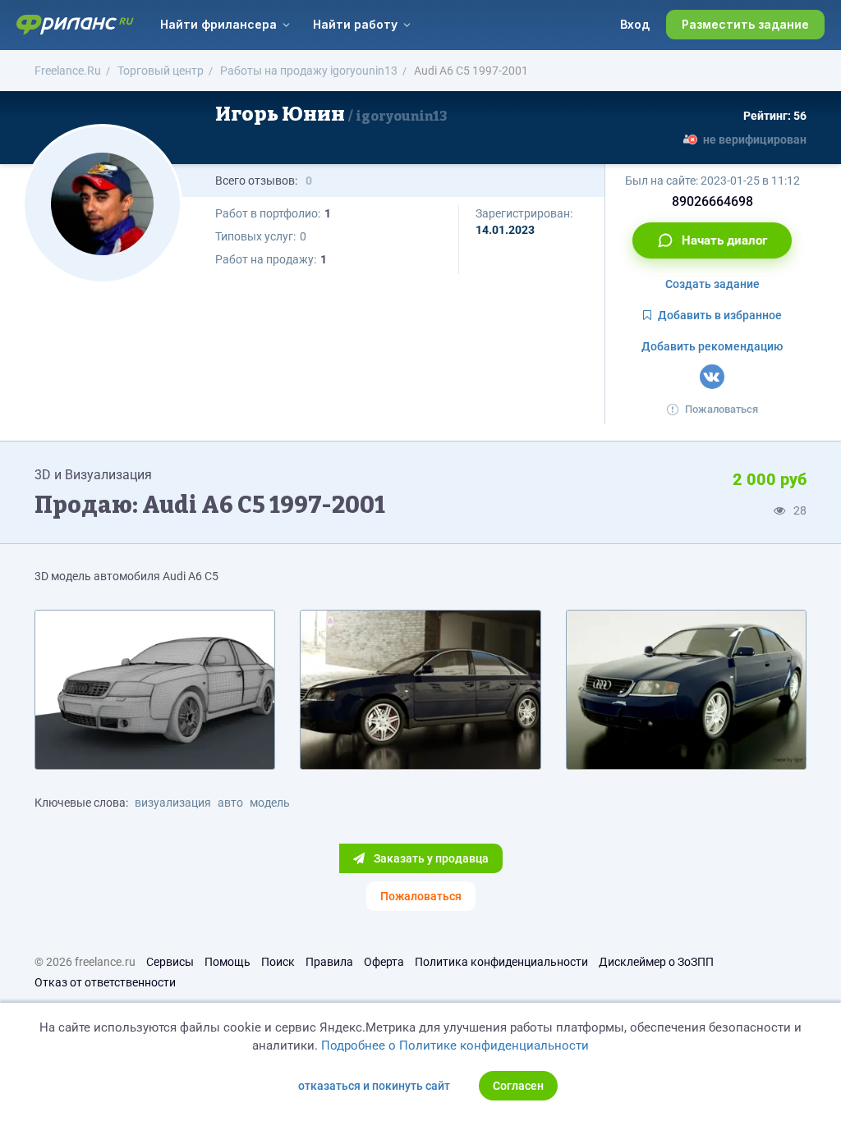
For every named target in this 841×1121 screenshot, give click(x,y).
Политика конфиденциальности (501, 961)
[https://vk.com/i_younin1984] (712, 376)
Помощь (227, 961)
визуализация (173, 802)
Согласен (518, 1085)
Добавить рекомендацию (712, 346)
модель (270, 802)
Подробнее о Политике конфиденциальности (455, 1045)
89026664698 (712, 201)
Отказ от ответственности (105, 982)
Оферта (384, 961)
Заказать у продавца (430, 858)
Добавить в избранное (720, 315)
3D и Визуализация (93, 475)
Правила (329, 961)
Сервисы (170, 961)
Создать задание (712, 284)
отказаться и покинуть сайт (374, 1085)
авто (230, 802)
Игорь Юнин (331, 114)
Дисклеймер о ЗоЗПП (656, 961)
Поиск (278, 961)
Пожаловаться (721, 409)
